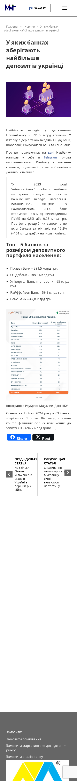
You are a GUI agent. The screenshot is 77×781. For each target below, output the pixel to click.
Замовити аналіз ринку (24, 756)
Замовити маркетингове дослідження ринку (36, 747)
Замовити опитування (23, 739)
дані (51, 152)
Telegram (50, 157)
